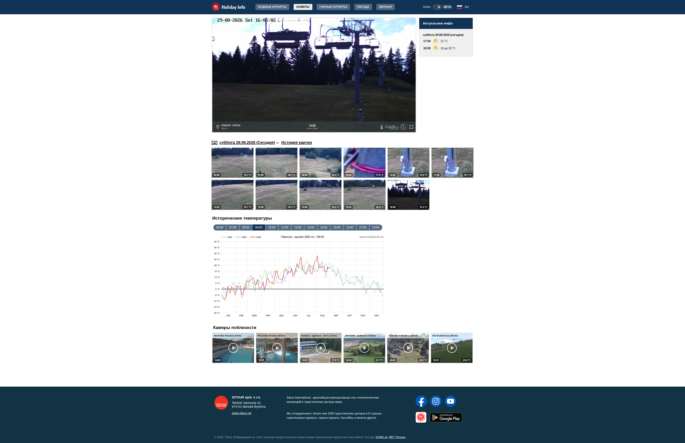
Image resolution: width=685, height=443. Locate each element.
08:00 (245, 227)
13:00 (310, 227)
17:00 (362, 227)
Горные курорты (333, 6)
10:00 (271, 227)
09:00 (258, 227)
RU (467, 7)
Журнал (385, 6)
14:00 (323, 227)
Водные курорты (272, 6)
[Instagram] (436, 402)
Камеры (302, 6)
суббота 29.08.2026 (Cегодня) (247, 142)
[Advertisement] (446, 95)
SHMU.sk (382, 437)
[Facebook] (421, 402)
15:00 (336, 227)
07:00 (232, 227)
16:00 (349, 227)
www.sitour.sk (241, 413)
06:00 (219, 227)
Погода (363, 6)
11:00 (284, 227)
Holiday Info (224, 4)
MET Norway (397, 437)
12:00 (297, 227)
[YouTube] (450, 402)
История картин (296, 142)
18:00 (375, 227)
